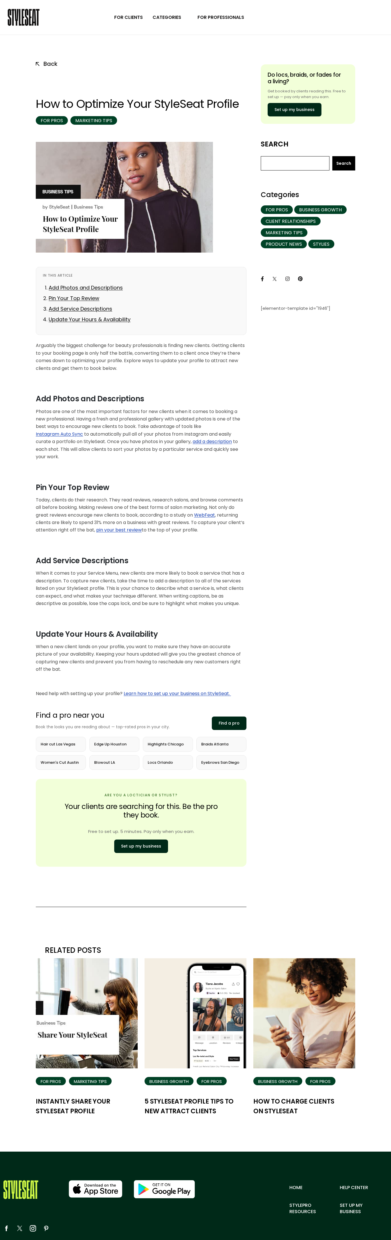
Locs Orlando (160, 762)
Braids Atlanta (214, 744)
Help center (354, 1188)
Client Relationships (291, 221)
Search (275, 144)
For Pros (52, 120)
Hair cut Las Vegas (58, 744)
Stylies (321, 244)
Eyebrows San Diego (220, 762)
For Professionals (221, 17)
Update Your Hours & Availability (90, 319)
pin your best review (119, 530)
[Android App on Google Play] (164, 1189)
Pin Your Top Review (74, 298)
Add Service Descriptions (80, 308)
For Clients (128, 17)
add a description (212, 441)
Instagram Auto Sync (59, 434)
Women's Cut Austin (60, 762)
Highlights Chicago (166, 744)
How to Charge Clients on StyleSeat (293, 1106)
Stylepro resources (302, 1208)
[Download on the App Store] (95, 1189)
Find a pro (229, 723)
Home (296, 1188)
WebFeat (204, 515)
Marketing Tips (93, 120)
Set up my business (141, 846)
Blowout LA (104, 762)
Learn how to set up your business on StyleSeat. (177, 693)
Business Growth (320, 210)
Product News (284, 244)
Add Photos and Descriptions (86, 287)
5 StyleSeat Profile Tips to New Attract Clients (189, 1106)
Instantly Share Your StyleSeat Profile (73, 1106)
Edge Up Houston (110, 744)
